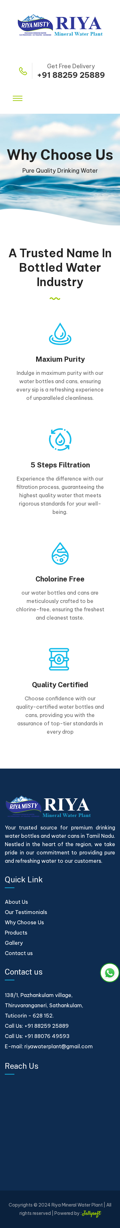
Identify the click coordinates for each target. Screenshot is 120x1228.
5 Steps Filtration (60, 465)
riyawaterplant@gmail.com (58, 1046)
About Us (16, 902)
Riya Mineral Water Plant (77, 1205)
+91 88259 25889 (71, 75)
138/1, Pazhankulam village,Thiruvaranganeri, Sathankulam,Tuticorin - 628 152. (44, 1005)
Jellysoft (91, 1213)
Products (16, 932)
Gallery (14, 943)
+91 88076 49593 (47, 1036)
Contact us (19, 953)
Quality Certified (60, 684)
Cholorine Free (60, 579)
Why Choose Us (24, 922)
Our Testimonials (26, 912)
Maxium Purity (60, 359)
